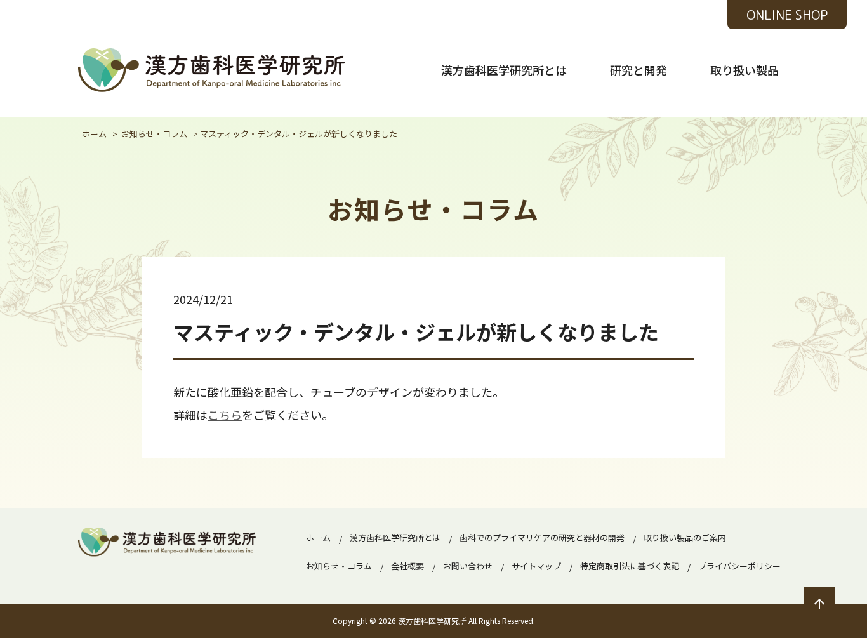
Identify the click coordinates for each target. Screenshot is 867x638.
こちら (225, 414)
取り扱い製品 (744, 70)
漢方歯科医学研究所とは (504, 70)
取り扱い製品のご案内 (685, 537)
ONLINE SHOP (787, 14)
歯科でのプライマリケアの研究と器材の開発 (542, 537)
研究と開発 (638, 70)
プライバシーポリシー (739, 566)
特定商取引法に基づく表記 (629, 566)
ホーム (318, 537)
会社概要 (407, 566)
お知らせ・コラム (339, 566)
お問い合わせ (468, 566)
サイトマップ (536, 566)
